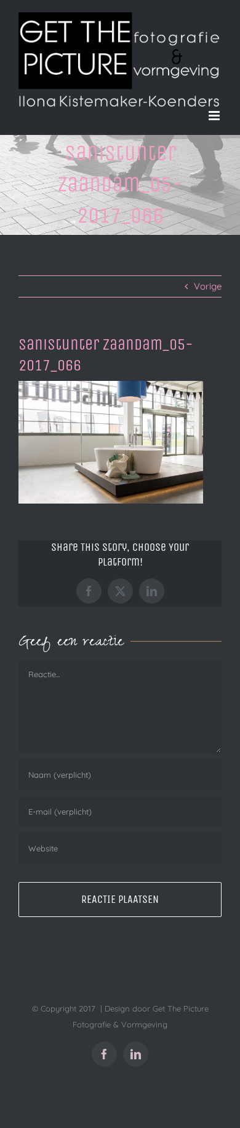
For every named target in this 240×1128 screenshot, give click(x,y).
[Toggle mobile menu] (215, 115)
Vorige (208, 286)
